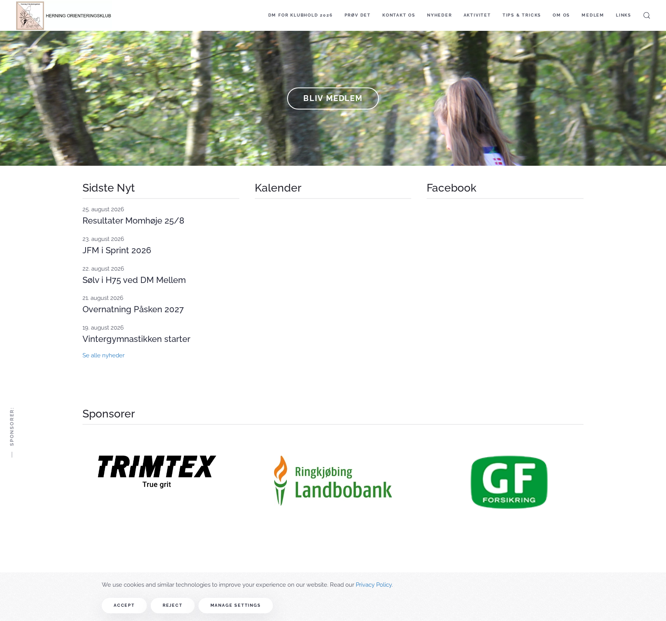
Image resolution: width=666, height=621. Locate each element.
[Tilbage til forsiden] (63, 15)
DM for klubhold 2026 (300, 15)
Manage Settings (235, 605)
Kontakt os (398, 15)
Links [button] (623, 15)
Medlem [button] (593, 15)
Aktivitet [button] (477, 15)
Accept (124, 605)
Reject (173, 605)
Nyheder (439, 15)
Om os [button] (561, 15)
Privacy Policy (374, 584)
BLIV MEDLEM (333, 98)
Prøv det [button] (358, 15)
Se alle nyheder (103, 355)
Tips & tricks (522, 15)
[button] (647, 15)
